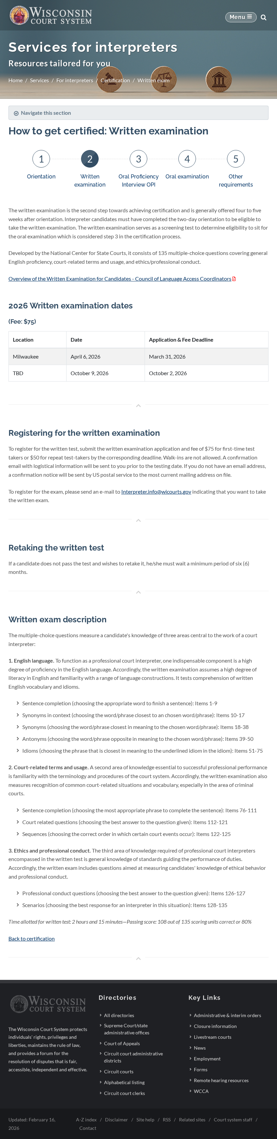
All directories (119, 1015)
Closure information (215, 1026)
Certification (115, 80)
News (200, 1048)
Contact (87, 1128)
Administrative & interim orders (227, 1015)
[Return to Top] (138, 406)
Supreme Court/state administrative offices (126, 1029)
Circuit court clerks (124, 1093)
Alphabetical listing (124, 1082)
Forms (200, 1069)
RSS (167, 1119)
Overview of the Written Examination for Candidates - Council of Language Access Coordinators (119, 278)
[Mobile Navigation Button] (241, 17)
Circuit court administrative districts (133, 1057)
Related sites (192, 1119)
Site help (145, 1119)
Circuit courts (118, 1071)
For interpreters (74, 80)
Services (39, 80)
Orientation (41, 176)
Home (15, 80)
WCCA (201, 1091)
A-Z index (86, 1119)
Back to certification (31, 938)
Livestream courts (212, 1037)
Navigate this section (46, 112)
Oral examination (187, 176)
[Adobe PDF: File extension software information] (234, 278)
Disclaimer (116, 1119)
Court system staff (233, 1119)
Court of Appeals (122, 1043)
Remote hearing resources (221, 1080)
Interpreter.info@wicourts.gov (156, 491)
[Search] (263, 17)
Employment (207, 1058)
